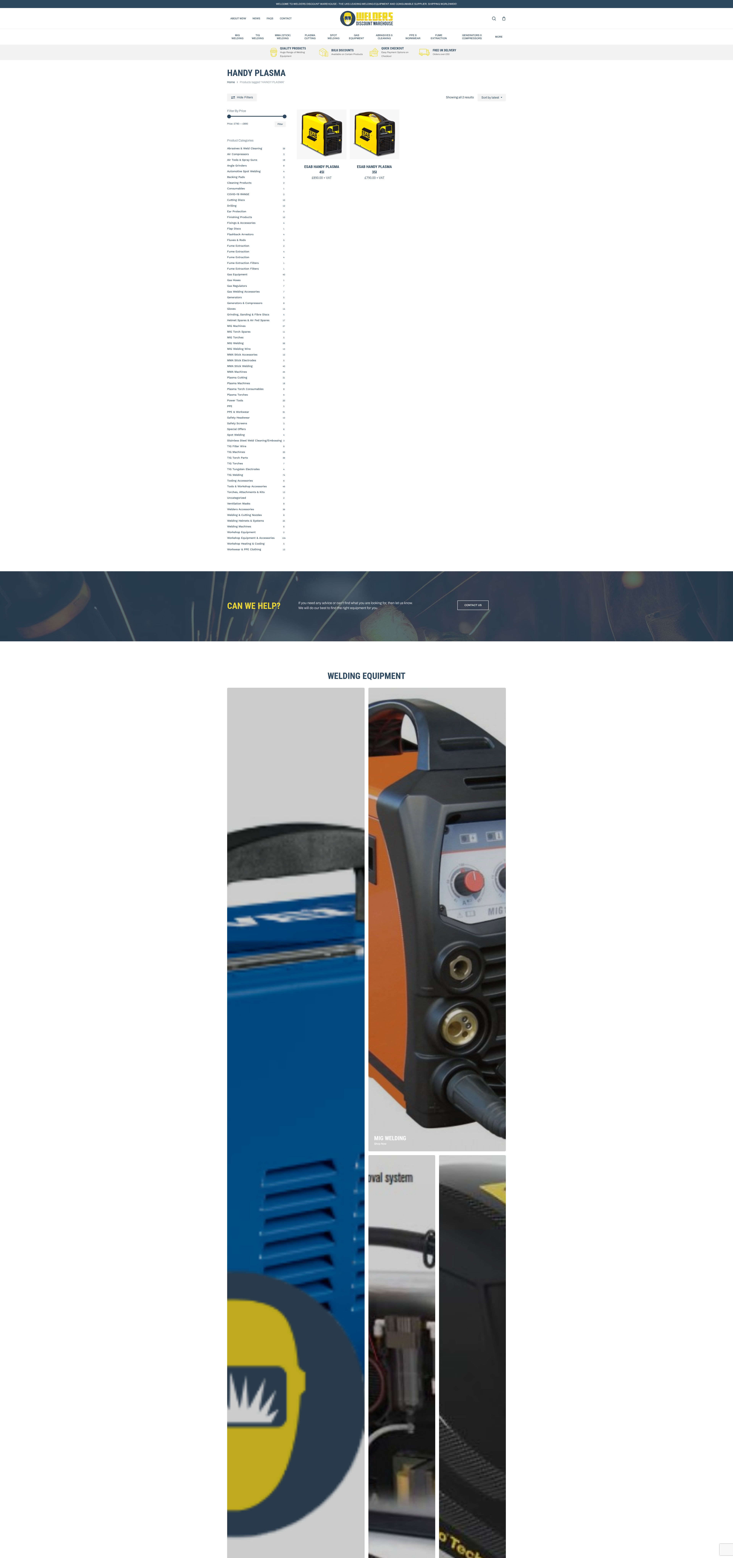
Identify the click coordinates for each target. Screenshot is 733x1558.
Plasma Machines (238, 383)
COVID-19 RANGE (238, 194)
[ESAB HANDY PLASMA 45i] (321, 134)
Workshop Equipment (241, 532)
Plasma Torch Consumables (245, 388)
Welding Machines (239, 526)
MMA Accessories (242, 354)
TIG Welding (235, 474)
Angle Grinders (237, 165)
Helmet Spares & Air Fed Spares (248, 320)
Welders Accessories (240, 509)
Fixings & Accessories (241, 222)
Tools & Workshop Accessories (247, 486)
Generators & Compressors (244, 303)
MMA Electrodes (241, 360)
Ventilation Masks (238, 503)
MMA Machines (237, 371)
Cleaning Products (239, 182)
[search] (494, 19)
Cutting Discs (236, 199)
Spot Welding (236, 434)
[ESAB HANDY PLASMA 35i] (374, 134)
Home (231, 82)
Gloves (231, 308)
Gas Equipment (237, 274)
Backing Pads (236, 177)
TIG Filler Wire (236, 446)
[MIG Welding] (437, 919)
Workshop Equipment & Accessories (250, 537)
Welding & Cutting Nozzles (244, 514)
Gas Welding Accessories (243, 291)
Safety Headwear (238, 417)
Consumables (236, 188)
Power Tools (235, 400)
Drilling (232, 205)
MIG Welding (235, 343)
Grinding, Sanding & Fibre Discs (248, 314)
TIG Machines (236, 451)
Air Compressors (238, 154)
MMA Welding (240, 366)
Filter (280, 124)
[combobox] (492, 97)
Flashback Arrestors (240, 234)
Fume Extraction (238, 245)
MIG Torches (235, 337)
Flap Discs (234, 228)
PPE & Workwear (238, 411)
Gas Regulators (237, 285)
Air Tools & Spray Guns (242, 159)
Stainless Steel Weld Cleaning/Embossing (254, 440)
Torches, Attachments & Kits (246, 492)
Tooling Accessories (240, 480)
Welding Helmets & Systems (245, 520)
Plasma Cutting (237, 377)
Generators (234, 297)
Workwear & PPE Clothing (244, 549)
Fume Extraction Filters (243, 262)
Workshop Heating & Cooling (246, 543)
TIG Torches (235, 463)
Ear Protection (236, 211)
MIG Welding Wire (239, 348)
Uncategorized (236, 497)
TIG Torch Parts (237, 457)
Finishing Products (239, 217)
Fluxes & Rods (236, 240)
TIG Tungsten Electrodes (243, 469)
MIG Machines (236, 325)
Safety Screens (237, 423)
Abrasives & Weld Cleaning (244, 148)
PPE (229, 406)
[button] (473, 605)
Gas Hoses (234, 280)
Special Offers (236, 429)
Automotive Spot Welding (244, 171)
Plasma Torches (237, 394)
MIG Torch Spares (238, 331)
